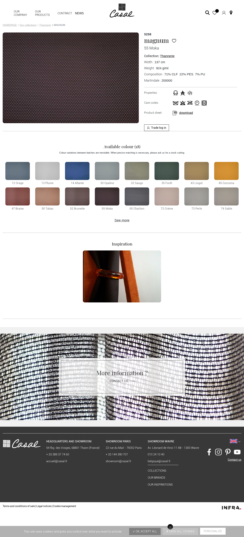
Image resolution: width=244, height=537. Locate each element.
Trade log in (158, 127)
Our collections (28, 25)
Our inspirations (160, 484)
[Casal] (122, 10)
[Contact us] (231, 12)
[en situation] (122, 276)
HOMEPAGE (10, 25)
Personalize (213, 531)
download (186, 113)
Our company (20, 13)
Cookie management (64, 506)
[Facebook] (209, 451)
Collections (157, 470)
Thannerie (45, 25)
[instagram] (218, 451)
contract (65, 13)
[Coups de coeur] (174, 40)
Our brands (156, 477)
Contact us (118, 380)
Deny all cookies (181, 531)
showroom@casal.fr (118, 461)
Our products (42, 13)
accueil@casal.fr (56, 461)
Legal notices (43, 506)
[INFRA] (231, 506)
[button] (214, 12)
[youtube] (237, 451)
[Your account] (224, 12)
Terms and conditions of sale (19, 506)
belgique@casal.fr (159, 461)
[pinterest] (228, 451)
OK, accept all (146, 531)
